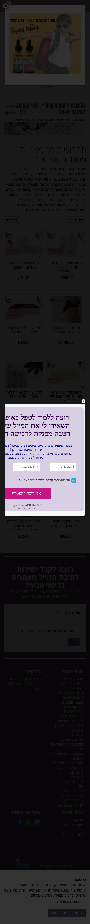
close (83, 401)
